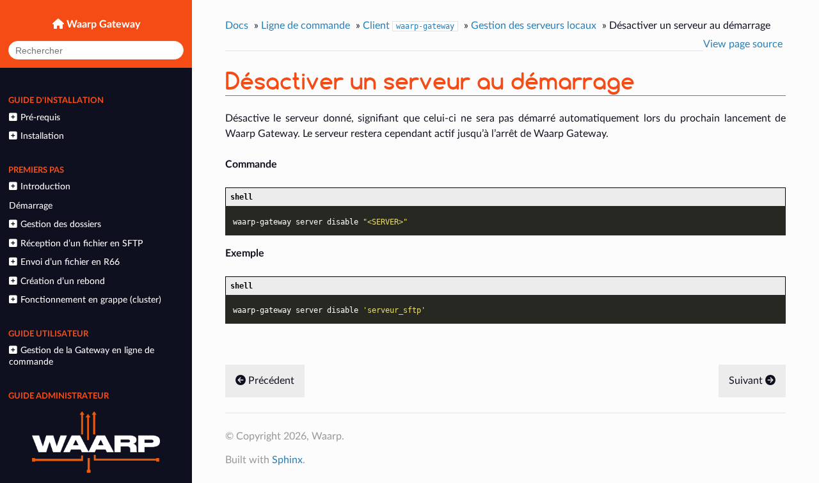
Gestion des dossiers (60, 224)
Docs (236, 25)
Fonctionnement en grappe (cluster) (90, 300)
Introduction (45, 186)
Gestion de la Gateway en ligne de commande (81, 356)
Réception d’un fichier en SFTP (81, 243)
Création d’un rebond (62, 281)
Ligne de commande (305, 25)
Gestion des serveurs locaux (533, 25)
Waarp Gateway (102, 24)
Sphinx (287, 460)
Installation (42, 136)
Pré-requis (40, 117)
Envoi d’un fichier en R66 (70, 262)
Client (408, 25)
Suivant (747, 381)
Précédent (270, 381)
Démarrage (30, 205)
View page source (743, 44)
